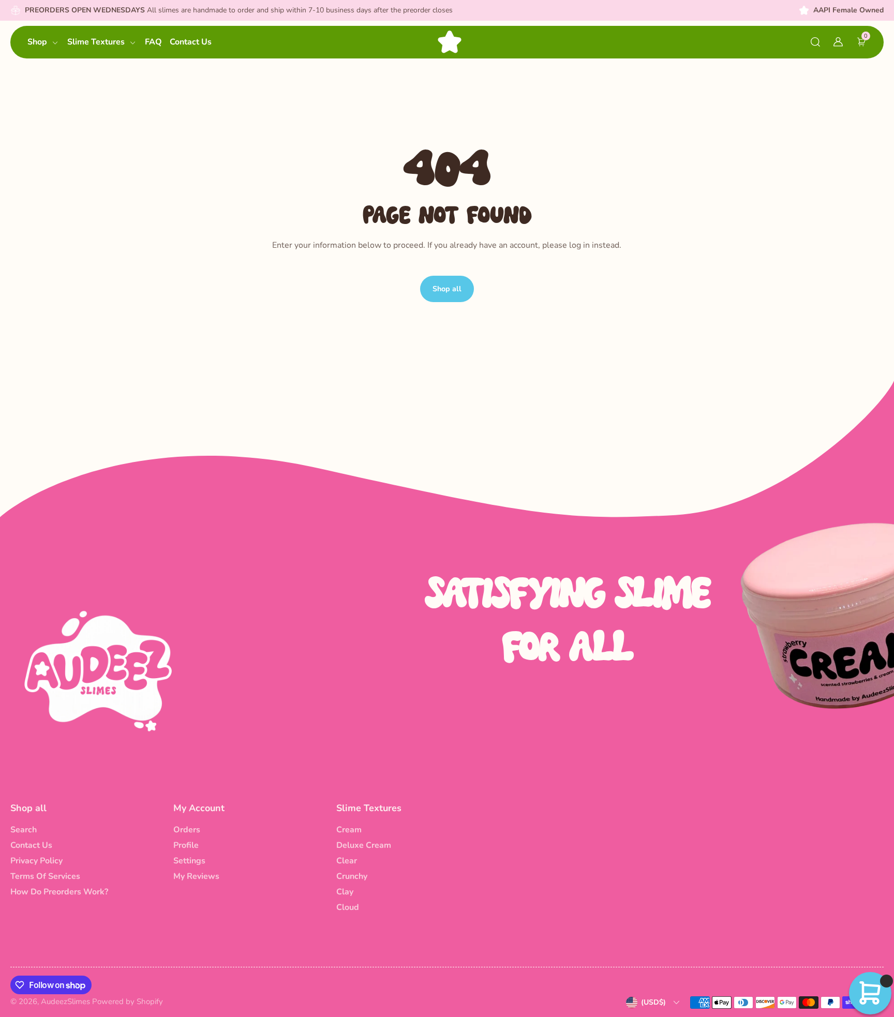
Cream (349, 829)
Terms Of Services (45, 876)
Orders (186, 829)
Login (136, 234)
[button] (815, 42)
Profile (186, 845)
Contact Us (31, 845)
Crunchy (351, 876)
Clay (344, 892)
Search (23, 829)
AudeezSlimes (65, 1001)
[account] (838, 42)
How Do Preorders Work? (59, 892)
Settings (189, 860)
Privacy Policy (36, 860)
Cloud (347, 907)
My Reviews (196, 876)
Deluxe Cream (363, 845)
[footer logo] (98, 670)
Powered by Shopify (127, 1001)
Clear (346, 860)
